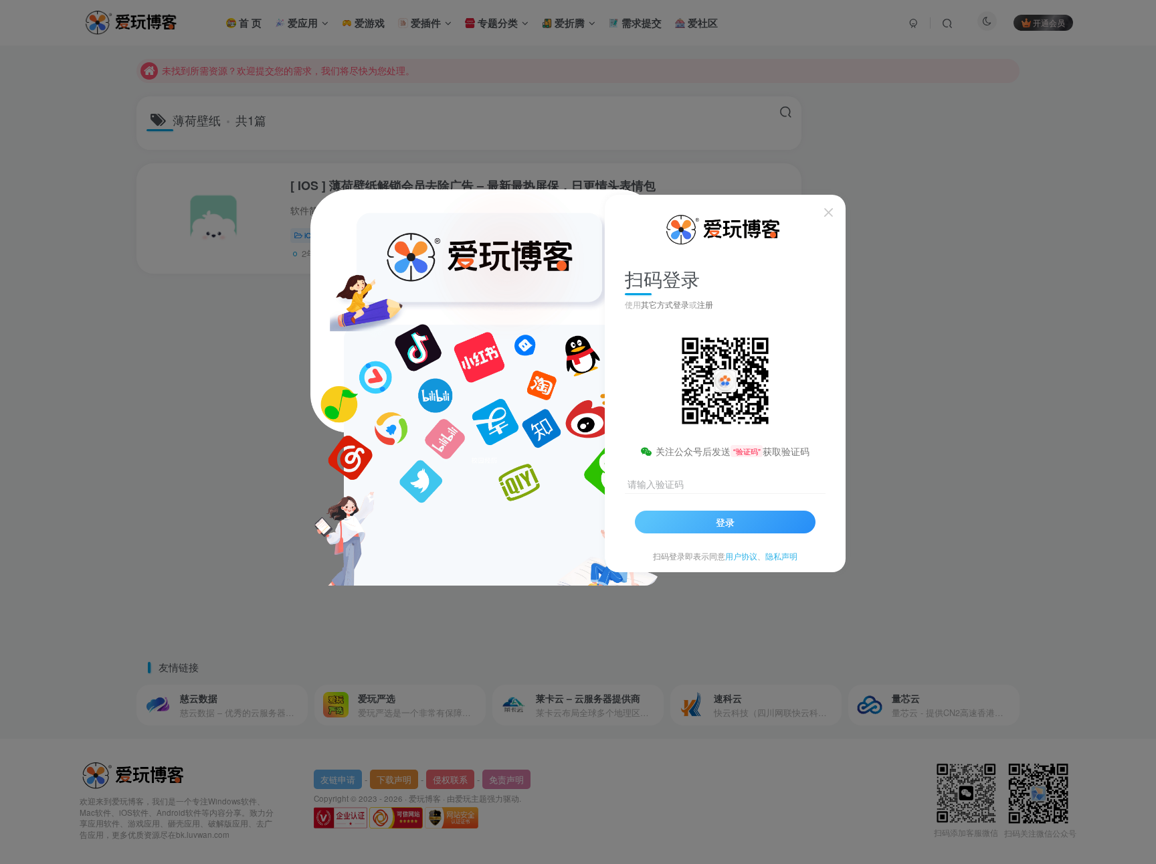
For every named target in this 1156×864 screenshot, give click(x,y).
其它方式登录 (665, 304)
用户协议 (741, 555)
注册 (705, 304)
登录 (725, 522)
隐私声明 (781, 555)
